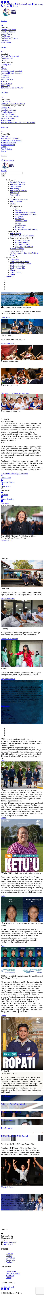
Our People (5, 40)
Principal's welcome (20, 474)
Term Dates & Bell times (10, 138)
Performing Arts (7, 79)
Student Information (8, 143)
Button (3, 760)
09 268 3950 (8, 1244)
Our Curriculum (7, 58)
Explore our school (8, 599)
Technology (5, 86)
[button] (4, 171)
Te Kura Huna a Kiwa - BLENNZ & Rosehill (18, 123)
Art (2, 67)
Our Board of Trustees (9, 38)
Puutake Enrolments (8, 110)
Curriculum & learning (9, 639)
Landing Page (6, 65)
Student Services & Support (11, 140)
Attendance (5, 136)
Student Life (10, 1260)
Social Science (6, 84)
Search (15, 6)
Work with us (6, 42)
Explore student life (8, 679)
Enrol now (5, 1209)
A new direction (7, 474)
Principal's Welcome (8, 30)
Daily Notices (11, 1271)
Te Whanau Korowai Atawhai (12, 88)
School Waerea (6, 34)
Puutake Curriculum (8, 112)
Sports (3, 151)
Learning (9, 1256)
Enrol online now (7, 343)
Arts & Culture (6, 149)
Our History (5, 36)
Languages (5, 75)
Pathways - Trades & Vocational (13, 104)
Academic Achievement (10, 56)
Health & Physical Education (11, 73)
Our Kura (9, 1254)
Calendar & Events (13, 1273)
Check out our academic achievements (15, 393)
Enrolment (9, 277)
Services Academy (8, 118)
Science (4, 81)
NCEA (3, 60)
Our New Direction (8, 32)
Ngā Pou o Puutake (8, 114)
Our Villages (10, 1258)
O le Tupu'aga (6, 101)
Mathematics (5, 77)
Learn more (5, 317)
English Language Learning (11, 71)
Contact (8, 1278)
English (4, 69)
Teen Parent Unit (7, 121)
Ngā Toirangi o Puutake (10, 116)
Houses (3, 147)
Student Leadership (8, 145)
